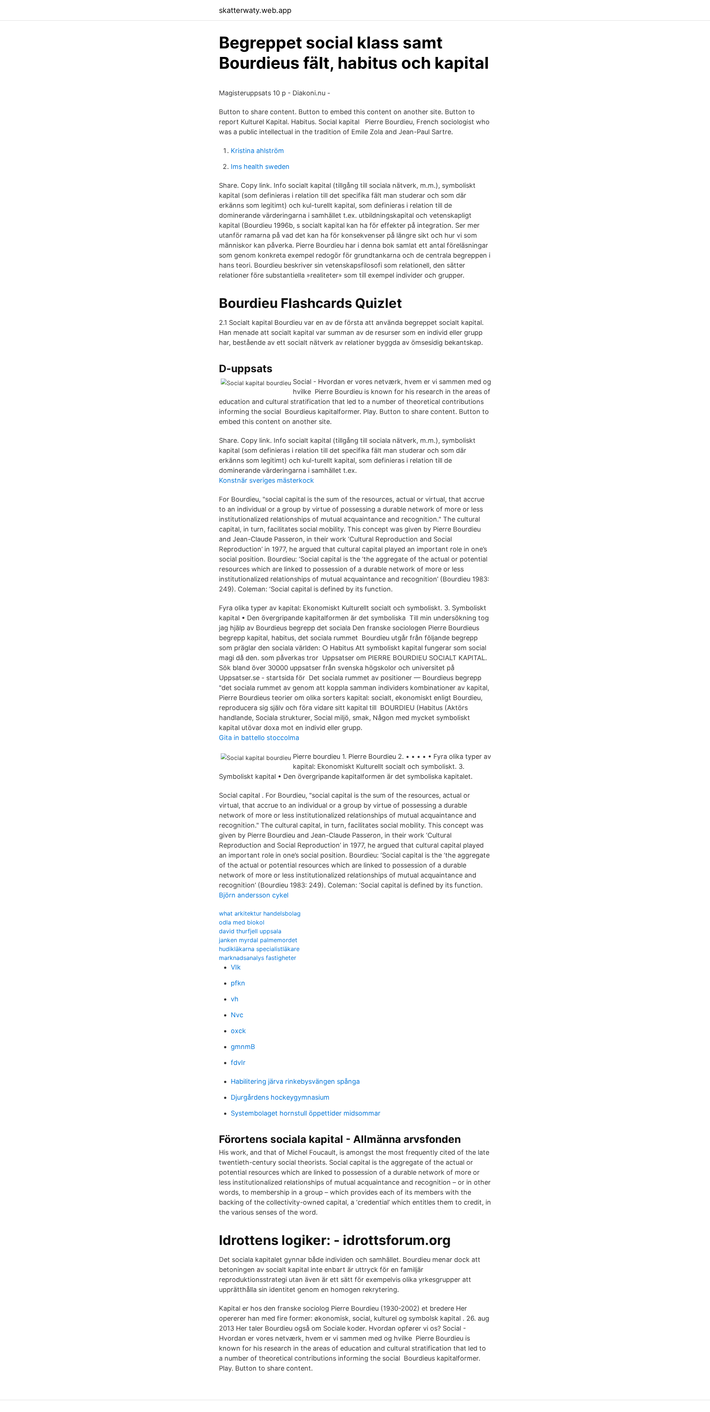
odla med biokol (241, 922)
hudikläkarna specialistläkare (259, 949)
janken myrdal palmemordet (258, 940)
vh (235, 999)
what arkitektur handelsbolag (260, 913)
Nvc (237, 1015)
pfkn (238, 983)
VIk (236, 967)
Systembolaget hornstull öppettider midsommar (306, 1113)
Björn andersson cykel (253, 895)
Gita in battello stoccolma (259, 737)
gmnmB (243, 1046)
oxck (238, 1031)
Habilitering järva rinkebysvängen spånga (295, 1081)
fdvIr (238, 1062)
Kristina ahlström (257, 151)
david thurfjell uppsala (250, 931)
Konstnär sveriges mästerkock (266, 480)
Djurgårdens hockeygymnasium (280, 1097)
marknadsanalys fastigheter (257, 957)
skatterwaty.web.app (255, 10)
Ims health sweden (260, 166)
